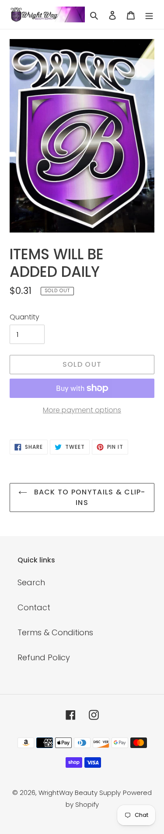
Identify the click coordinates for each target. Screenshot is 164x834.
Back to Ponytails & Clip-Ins (88, 497)
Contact (33, 607)
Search (31, 582)
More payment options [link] (82, 410)
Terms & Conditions (55, 632)
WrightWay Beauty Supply (79, 792)
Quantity (24, 317)
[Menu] (149, 14)
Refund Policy (43, 657)
